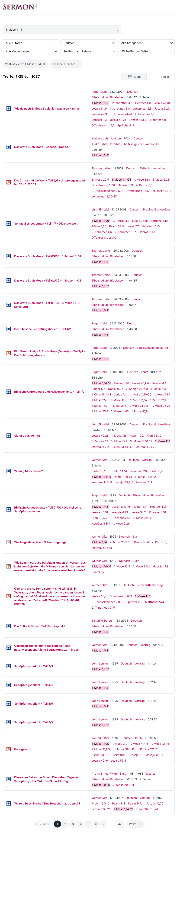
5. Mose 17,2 (119, 441)
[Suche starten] (116, 29)
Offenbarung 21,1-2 (104, 237)
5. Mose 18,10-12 (141, 441)
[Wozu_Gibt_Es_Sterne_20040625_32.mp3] (8, 471)
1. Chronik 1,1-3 (101, 394)
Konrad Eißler (100, 738)
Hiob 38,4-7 (100, 518)
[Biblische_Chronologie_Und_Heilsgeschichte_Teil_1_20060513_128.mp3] (8, 391)
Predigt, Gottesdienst (157, 209)
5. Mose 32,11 (142, 518)
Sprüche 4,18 (125, 125)
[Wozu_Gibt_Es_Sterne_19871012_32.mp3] (8, 803)
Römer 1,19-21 (123, 476)
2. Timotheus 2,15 (103, 607)
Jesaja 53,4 (118, 760)
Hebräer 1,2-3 (151, 226)
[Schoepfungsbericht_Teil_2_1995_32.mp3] (8, 722)
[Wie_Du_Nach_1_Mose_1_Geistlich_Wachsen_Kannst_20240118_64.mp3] (8, 108)
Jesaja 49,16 (100, 760)
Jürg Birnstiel (100, 209)
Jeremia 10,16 (121, 506)
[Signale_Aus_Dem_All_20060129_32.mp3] (8, 435)
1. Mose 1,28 (142, 179)
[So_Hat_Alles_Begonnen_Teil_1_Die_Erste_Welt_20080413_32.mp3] (8, 223)
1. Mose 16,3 (100, 405)
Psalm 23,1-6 (100, 755)
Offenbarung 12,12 (138, 191)
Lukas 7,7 (133, 226)
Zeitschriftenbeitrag (153, 168)
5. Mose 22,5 (100, 179)
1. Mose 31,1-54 (102, 749)
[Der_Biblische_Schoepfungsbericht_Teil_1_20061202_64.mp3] (8, 329)
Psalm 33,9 (116, 226)
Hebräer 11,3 (147, 232)
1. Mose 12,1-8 (160, 743)
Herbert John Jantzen (106, 138)
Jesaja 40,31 (154, 755)
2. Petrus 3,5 (144, 185)
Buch (136, 536)
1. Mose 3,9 (119, 743)
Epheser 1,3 (99, 120)
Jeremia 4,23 (119, 512)
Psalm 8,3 (118, 803)
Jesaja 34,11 (138, 512)
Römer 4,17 (140, 506)
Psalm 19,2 (137, 435)
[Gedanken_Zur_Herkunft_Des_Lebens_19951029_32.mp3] (8, 647)
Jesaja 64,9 (99, 108)
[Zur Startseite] (20, 7)
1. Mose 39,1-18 (124, 749)
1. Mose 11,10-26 (140, 394)
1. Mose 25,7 (100, 400)
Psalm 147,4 (119, 471)
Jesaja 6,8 (136, 755)
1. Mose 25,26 (161, 405)
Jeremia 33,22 (101, 809)
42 (120, 824)
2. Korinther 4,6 (122, 103)
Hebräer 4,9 (143, 103)
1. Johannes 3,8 (120, 108)
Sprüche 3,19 (159, 220)
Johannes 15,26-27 (104, 196)
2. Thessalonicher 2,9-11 (108, 602)
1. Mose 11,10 (119, 400)
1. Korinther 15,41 (147, 809)
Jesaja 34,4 (99, 596)
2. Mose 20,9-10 (120, 542)
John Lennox (100, 663)
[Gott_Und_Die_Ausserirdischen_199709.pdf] (8, 596)
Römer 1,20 (99, 226)
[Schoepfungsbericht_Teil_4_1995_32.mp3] (8, 685)
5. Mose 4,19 (100, 441)
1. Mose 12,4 (158, 400)
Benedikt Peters (102, 620)
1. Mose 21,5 (162, 394)
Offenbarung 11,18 (103, 185)
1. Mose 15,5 (122, 566)
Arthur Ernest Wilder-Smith (109, 773)
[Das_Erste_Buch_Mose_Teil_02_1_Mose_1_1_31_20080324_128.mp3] (8, 280)
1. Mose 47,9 (139, 411)
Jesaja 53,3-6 (124, 482)
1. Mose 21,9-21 (139, 405)
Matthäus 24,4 (154, 602)
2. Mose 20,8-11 (123, 785)
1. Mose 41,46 (120, 411)
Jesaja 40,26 (100, 435)
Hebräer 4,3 (160, 566)
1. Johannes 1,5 (120, 518)
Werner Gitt (99, 460)
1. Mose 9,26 (121, 523)
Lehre (144, 372)
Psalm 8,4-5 (158, 471)
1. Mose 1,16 (119, 435)
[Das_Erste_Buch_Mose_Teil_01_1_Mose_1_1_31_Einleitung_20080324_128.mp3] (8, 305)
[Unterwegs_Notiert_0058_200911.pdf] (8, 182)
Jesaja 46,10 (162, 103)
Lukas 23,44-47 (122, 447)
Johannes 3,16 (101, 114)
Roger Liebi (99, 91)
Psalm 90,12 (119, 755)
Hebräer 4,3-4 (101, 523)
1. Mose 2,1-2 (141, 566)
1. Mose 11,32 (138, 400)
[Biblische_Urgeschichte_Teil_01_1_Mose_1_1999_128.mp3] (8, 509)
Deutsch (132, 91)
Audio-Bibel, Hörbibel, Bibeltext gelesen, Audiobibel (126, 144)
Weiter (133, 824)
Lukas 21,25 (140, 220)
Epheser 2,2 (134, 602)
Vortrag (147, 460)
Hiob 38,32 (154, 435)
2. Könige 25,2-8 (137, 389)
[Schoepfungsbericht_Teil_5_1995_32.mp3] (8, 666)
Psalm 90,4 (141, 542)
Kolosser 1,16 (157, 512)
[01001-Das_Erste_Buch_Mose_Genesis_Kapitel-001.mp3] (8, 147)
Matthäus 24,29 (146, 447)
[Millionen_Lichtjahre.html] (8, 566)
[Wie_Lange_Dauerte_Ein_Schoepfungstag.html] (8, 542)
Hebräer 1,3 (125, 185)
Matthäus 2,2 (100, 447)
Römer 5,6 (98, 389)
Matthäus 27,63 (102, 548)
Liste (137, 76)
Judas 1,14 (120, 394)
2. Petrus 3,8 (120, 220)
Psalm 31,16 (121, 383)
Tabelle (164, 76)
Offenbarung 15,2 (103, 125)
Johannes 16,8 (142, 108)
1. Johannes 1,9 (145, 114)
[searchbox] (62, 29)
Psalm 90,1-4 (140, 383)
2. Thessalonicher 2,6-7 (107, 191)
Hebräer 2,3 (144, 482)
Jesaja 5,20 (162, 108)
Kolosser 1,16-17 (102, 482)
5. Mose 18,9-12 (145, 476)
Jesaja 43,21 (118, 120)
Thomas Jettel (101, 168)
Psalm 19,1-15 (100, 803)
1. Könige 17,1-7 (147, 749)
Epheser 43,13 (138, 120)
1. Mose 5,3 (158, 389)
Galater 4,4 (159, 383)
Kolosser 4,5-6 (162, 191)
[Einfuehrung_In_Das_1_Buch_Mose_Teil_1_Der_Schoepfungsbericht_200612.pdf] (8, 353)
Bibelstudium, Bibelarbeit (108, 97)
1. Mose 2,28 (161, 179)
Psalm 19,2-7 (100, 471)
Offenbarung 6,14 (121, 596)
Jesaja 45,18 (100, 512)
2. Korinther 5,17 (125, 232)
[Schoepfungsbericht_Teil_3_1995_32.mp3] (8, 703)
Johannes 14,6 (122, 114)
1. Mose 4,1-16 (139, 743)
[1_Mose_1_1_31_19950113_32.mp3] (8, 626)
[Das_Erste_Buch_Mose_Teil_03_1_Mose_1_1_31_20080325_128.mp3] (8, 256)
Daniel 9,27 (115, 389)
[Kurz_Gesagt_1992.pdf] (8, 749)
